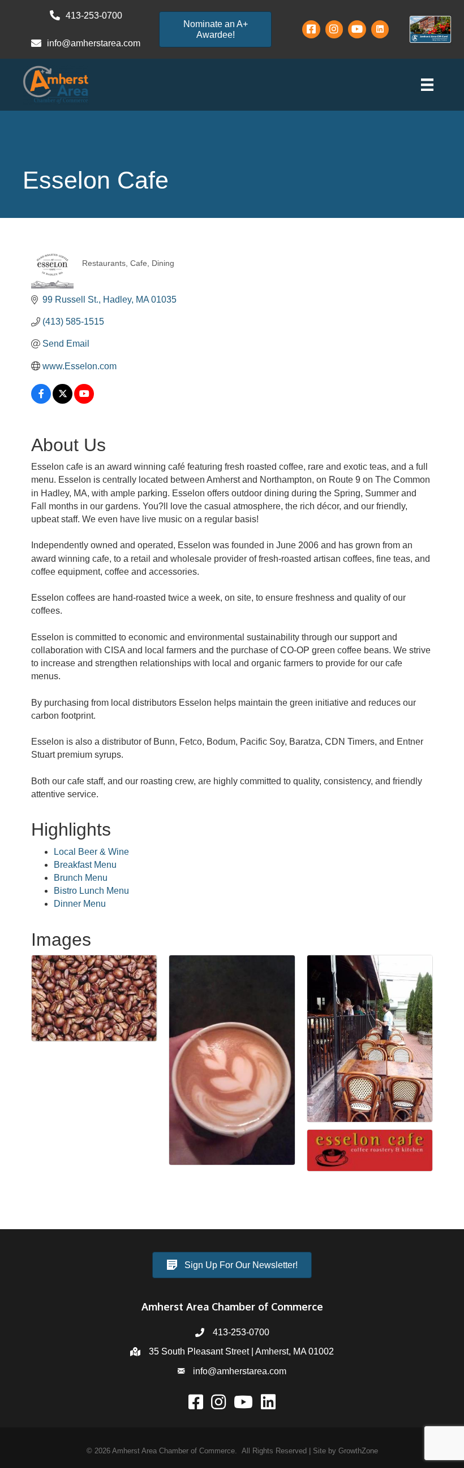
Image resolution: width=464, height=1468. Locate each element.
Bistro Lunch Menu (91, 890)
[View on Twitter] (62, 400)
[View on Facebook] (41, 400)
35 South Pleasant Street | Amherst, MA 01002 (241, 1351)
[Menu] (427, 85)
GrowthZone (358, 1451)
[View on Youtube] (84, 400)
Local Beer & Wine (91, 852)
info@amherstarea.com (239, 1371)
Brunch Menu (81, 877)
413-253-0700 (241, 1332)
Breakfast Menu (85, 865)
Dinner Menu (80, 903)
